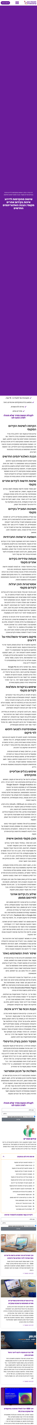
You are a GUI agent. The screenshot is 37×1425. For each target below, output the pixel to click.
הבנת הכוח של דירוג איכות (24, 1203)
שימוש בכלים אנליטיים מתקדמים (22, 1191)
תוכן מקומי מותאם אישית (24, 1194)
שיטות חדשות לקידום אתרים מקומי (22, 1168)
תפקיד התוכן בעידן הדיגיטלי (23, 1206)
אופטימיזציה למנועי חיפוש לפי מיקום (21, 1189)
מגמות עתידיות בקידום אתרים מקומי (21, 1177)
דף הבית (30, 192)
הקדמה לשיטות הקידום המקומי (23, 1162)
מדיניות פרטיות (18, 1116)
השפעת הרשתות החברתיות (24, 1174)
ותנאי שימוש (11, 1116)
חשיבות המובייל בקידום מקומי (23, 1171)
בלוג (25, 192)
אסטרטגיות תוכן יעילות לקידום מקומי (21, 1180)
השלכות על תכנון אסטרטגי (24, 1209)
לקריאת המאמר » (28, 1273)
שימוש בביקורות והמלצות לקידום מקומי (20, 1186)
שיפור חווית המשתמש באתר (23, 1200)
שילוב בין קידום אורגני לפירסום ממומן (21, 1197)
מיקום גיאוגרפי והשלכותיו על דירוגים (21, 1183)
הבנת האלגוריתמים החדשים (24, 1165)
